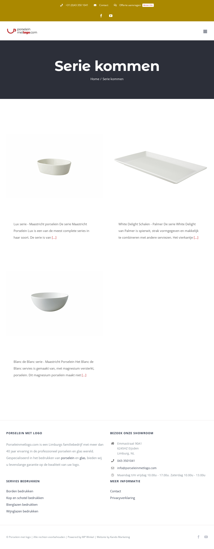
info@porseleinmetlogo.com (137, 468)
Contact (115, 491)
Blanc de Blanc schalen (48, 303)
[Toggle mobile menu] (205, 31)
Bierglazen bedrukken (22, 504)
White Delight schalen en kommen (153, 166)
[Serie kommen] (54, 166)
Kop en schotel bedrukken (25, 498)
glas (82, 458)
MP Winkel (88, 537)
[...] (54, 237)
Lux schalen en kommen (48, 166)
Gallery (60, 166)
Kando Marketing (120, 537)
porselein (67, 458)
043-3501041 (126, 461)
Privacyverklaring (122, 498)
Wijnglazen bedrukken (22, 511)
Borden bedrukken (19, 491)
